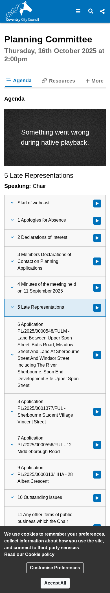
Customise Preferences (55, 567)
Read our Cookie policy (29, 554)
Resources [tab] (61, 81)
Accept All (55, 583)
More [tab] (97, 81)
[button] (78, 11)
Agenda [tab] (22, 80)
